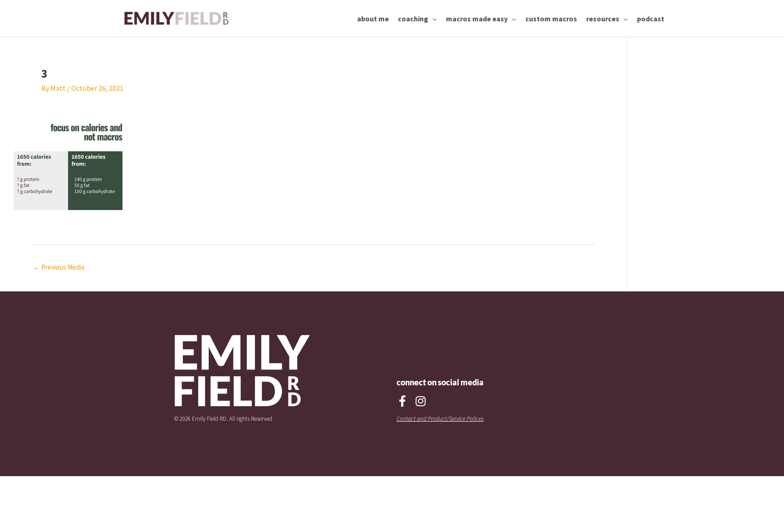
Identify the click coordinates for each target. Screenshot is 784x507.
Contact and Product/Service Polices (440, 419)
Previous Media (58, 267)
